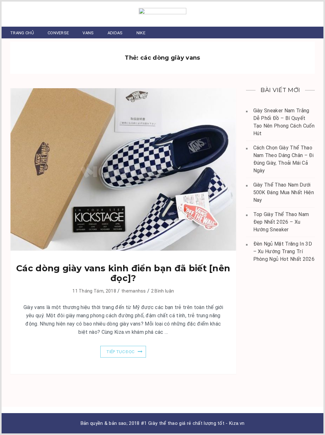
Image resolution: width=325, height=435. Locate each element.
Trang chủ (22, 32)
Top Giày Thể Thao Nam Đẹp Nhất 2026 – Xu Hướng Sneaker (281, 222)
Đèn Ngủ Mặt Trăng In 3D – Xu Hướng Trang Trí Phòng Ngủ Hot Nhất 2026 (284, 251)
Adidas (115, 32)
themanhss (133, 290)
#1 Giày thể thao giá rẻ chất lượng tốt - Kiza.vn (192, 423)
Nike (140, 32)
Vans (88, 32)
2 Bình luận (162, 290)
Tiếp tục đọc (120, 351)
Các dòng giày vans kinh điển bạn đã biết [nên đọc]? (123, 273)
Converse (58, 32)
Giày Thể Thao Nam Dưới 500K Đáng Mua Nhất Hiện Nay (283, 192)
